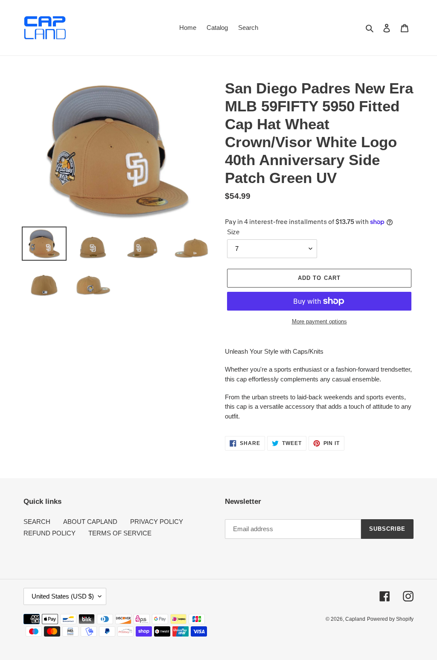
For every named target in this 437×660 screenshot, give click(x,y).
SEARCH (36, 521)
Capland (355, 619)
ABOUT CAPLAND (90, 521)
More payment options (319, 321)
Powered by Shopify (390, 619)
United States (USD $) (63, 596)
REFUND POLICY (49, 533)
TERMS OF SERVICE (119, 533)
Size (233, 232)
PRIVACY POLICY (156, 521)
